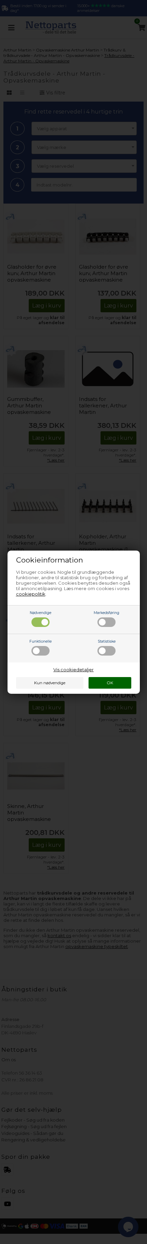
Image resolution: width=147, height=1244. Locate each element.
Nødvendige (40, 613)
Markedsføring (106, 613)
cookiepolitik (30, 594)
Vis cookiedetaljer (73, 669)
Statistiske (107, 641)
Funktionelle (40, 641)
